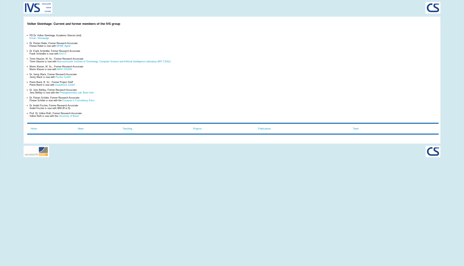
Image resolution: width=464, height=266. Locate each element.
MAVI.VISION (64, 69)
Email (33, 38)
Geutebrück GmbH (65, 84)
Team (356, 128)
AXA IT (63, 53)
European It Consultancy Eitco (78, 100)
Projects (197, 128)
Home (34, 128)
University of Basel (69, 116)
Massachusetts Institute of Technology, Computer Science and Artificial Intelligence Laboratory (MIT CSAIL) (114, 61)
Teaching (127, 128)
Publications (264, 128)
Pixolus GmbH (63, 77)
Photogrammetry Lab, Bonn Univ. (77, 92)
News (81, 128)
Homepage (43, 38)
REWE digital (64, 46)
